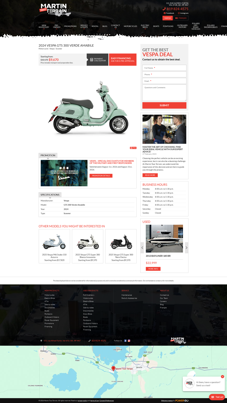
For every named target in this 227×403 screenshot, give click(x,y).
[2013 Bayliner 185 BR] (164, 239)
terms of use (95, 400)
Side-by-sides (50, 304)
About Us (164, 291)
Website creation (167, 400)
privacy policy (82, 400)
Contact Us (164, 295)
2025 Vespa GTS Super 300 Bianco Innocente (87, 255)
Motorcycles (49, 295)
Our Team (164, 298)
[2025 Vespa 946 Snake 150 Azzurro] (54, 241)
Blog (162, 304)
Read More (150, 175)
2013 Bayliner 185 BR (158, 255)
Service (125, 291)
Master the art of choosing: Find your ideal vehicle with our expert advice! (163, 149)
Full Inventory (88, 295)
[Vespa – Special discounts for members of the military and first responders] (64, 173)
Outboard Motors (52, 317)
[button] (142, 247)
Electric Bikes (50, 298)
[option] (164, 248)
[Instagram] (129, 341)
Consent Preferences (106, 400)
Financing (48, 326)
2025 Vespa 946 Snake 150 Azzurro (54, 255)
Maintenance (127, 295)
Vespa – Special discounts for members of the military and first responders (112, 162)
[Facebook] (125, 341)
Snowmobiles (50, 308)
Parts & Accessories (129, 298)
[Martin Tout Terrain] (55, 10)
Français (182, 18)
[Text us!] (217, 397)
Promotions (49, 323)
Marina (167, 18)
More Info (153, 269)
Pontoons (48, 314)
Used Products (90, 291)
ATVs (46, 301)
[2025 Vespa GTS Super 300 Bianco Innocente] (87, 241)
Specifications (50, 194)
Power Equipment (52, 320)
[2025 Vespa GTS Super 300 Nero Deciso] (120, 241)
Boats (47, 311)
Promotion (48, 155)
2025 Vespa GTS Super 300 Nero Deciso (121, 255)
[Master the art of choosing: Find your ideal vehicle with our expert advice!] (164, 129)
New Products (52, 291)
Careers (163, 301)
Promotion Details (101, 176)
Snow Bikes (87, 314)
